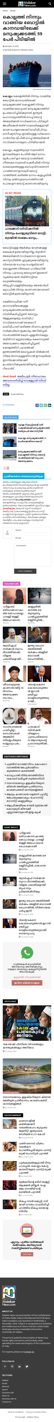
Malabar (5, 1380)
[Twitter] (27, 1366)
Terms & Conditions (16, 1412)
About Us (6, 1395)
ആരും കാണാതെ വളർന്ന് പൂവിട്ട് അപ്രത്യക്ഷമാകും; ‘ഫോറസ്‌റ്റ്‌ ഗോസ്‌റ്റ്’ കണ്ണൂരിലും (27, 797)
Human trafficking (17, 394)
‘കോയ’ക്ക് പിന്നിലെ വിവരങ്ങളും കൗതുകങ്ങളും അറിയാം (23, 1045)
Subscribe (27, 1254)
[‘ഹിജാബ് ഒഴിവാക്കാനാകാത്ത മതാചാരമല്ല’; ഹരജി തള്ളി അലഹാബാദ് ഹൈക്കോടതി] (14, 596)
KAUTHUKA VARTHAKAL (16, 756)
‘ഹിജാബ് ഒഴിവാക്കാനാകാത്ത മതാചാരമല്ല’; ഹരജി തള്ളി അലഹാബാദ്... (13, 613)
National (6, 623)
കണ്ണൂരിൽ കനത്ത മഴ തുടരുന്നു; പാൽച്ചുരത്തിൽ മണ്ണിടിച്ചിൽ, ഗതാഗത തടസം (32, 862)
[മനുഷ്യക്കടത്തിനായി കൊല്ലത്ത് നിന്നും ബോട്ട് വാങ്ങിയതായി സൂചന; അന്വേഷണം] (10, 455)
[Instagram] (12, 1366)
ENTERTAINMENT (12, 1115)
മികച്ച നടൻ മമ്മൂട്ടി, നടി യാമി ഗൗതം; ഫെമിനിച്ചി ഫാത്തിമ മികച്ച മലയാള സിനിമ (34, 1206)
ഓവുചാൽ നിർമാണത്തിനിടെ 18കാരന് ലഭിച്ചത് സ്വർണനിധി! (26, 777)
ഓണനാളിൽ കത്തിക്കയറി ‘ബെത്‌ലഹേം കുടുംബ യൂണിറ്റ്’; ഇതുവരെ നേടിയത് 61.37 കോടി (33, 1127)
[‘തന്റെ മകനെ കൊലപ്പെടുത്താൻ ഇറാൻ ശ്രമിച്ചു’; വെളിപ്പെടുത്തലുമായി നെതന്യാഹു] (39, 674)
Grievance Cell (8, 1392)
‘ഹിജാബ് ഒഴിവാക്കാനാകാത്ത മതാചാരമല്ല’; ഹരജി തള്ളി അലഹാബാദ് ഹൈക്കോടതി (31, 839)
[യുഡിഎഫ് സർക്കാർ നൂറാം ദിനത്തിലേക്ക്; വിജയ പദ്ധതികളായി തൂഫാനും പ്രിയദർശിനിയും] (14, 635)
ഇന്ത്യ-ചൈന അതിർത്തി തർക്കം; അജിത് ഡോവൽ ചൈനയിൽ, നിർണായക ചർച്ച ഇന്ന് (35, 906)
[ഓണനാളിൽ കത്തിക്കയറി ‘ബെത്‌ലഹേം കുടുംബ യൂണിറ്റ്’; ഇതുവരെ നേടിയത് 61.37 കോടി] (10, 1124)
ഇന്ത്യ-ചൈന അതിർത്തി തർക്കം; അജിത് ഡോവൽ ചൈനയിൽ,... (38, 652)
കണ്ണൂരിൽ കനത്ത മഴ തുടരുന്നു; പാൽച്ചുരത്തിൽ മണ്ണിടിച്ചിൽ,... (38, 613)
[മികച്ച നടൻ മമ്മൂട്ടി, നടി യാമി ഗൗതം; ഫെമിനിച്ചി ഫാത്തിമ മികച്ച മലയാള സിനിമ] (10, 1204)
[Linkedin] (19, 1366)
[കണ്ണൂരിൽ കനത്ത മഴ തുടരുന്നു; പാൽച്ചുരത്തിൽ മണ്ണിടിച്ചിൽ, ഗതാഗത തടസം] (39, 596)
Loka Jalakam (32, 704)
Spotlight (7, 1039)
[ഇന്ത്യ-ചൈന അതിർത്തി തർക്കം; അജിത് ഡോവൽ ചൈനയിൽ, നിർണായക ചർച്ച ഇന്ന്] (39, 635)
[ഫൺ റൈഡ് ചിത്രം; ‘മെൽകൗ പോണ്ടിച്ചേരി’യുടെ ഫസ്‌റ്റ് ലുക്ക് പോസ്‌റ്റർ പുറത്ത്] (10, 1146)
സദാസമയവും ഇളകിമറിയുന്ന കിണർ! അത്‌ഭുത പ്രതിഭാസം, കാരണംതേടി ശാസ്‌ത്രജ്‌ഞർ (25, 786)
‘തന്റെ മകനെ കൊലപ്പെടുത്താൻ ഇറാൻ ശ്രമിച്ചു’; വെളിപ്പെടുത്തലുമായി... (38, 693)
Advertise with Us (9, 1398)
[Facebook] (5, 1366)
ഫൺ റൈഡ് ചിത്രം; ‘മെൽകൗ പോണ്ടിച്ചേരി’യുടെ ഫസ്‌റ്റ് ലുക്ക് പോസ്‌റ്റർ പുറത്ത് (35, 1148)
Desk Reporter (13, 49)
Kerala (12, 10)
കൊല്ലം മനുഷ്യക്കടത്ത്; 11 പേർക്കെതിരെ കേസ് (32, 439)
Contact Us (29, 1351)
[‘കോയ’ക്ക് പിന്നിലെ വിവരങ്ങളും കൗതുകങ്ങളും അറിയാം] (27, 1023)
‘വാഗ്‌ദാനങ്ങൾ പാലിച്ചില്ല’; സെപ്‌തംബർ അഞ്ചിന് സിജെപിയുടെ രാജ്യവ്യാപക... (12, 735)
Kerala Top (31, 623)
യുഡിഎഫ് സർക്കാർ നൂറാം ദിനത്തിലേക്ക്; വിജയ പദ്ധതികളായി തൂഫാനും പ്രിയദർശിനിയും (32, 884)
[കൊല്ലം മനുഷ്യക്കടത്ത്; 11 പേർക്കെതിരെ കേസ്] (10, 442)
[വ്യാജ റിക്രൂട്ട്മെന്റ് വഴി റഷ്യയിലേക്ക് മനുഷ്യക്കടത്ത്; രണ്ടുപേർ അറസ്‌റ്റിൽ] (10, 428)
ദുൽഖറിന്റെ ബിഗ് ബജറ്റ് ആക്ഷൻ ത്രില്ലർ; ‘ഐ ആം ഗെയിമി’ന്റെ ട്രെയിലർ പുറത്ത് (34, 1187)
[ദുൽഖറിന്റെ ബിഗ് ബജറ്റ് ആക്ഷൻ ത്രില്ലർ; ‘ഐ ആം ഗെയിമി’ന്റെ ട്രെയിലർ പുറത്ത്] (10, 1185)
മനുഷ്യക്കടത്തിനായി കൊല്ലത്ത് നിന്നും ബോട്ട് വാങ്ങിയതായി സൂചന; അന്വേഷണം (31, 456)
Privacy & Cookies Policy (36, 1412)
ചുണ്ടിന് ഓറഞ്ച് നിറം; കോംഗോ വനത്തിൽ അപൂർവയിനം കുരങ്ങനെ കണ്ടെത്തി (27, 767)
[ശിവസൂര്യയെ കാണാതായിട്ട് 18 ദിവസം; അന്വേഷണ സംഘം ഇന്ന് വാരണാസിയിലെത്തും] (14, 674)
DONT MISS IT (11, 827)
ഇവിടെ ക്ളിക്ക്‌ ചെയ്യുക (27, 982)
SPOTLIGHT (10, 1001)
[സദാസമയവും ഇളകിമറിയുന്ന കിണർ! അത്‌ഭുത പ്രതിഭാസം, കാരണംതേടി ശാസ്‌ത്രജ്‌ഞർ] (27, 1076)
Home (5, 10)
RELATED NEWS (10, 417)
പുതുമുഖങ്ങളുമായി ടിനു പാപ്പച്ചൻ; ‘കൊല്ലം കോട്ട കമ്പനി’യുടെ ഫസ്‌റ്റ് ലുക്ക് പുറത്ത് (35, 1168)
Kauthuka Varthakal (11, 1092)
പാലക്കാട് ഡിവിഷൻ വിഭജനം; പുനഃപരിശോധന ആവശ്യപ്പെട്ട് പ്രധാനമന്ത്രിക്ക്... (38, 735)
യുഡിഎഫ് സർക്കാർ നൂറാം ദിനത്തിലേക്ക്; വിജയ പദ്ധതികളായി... (13, 652)
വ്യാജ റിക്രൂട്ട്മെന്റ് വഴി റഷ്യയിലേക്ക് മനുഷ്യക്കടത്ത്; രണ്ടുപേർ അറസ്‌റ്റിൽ (34, 428)
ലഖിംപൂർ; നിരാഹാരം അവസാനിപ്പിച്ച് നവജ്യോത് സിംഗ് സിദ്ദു (24, 380)
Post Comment (25, 571)
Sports (5, 1389)
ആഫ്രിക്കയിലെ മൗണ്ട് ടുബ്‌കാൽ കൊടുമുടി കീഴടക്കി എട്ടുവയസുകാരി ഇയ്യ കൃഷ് (27, 809)
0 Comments (9, 404)
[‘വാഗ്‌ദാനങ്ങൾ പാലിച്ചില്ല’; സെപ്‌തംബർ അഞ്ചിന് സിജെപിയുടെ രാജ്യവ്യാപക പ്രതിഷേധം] (14, 716)
